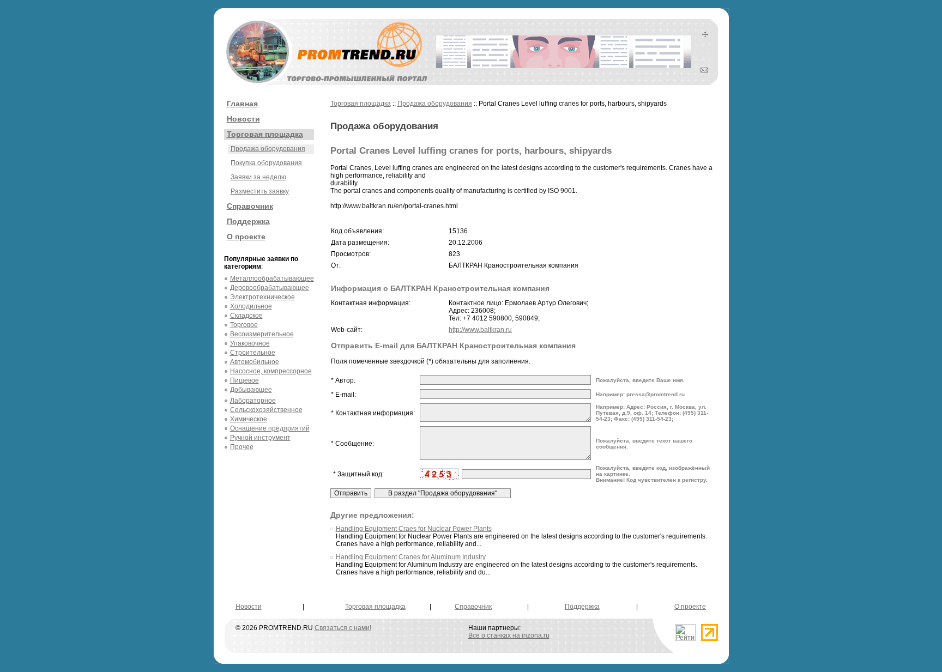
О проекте (246, 236)
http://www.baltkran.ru (480, 330)
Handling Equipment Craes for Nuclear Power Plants (414, 528)
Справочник (250, 206)
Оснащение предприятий (270, 428)
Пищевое (244, 380)
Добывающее (251, 389)
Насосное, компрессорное (271, 371)
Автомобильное (254, 362)
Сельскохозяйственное (266, 410)
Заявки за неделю (258, 177)
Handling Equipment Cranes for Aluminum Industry (411, 557)
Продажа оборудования (268, 149)
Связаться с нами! (343, 628)
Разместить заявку (260, 191)
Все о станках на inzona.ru (509, 635)
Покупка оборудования (266, 163)
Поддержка (248, 221)
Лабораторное (253, 400)
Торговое (244, 325)
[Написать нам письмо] (704, 70)
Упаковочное (250, 343)
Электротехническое (262, 297)
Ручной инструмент (260, 437)
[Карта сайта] (705, 35)
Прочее (241, 447)
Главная (242, 103)
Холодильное (251, 306)
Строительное (252, 352)
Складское (246, 315)
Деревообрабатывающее (269, 288)
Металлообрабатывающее (272, 278)
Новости (243, 118)
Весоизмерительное (262, 334)
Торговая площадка (265, 134)
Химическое (248, 419)
